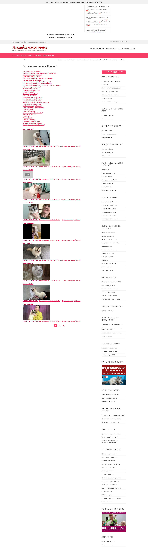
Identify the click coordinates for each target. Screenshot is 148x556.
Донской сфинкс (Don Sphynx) (32, 123)
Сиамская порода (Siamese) (32, 104)
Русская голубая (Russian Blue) (33, 113)
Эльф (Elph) (26, 116)
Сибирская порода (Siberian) (32, 87)
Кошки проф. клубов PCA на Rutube (115, 72)
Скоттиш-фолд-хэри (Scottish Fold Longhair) (37, 82)
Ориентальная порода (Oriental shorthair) (36, 102)
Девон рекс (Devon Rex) (30, 88)
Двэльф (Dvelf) (27, 118)
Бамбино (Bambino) (29, 119)
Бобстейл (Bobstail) (29, 111)
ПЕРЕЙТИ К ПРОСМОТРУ (30, 146)
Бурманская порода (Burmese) (32, 97)
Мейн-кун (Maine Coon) (30, 94)
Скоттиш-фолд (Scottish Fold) (32, 80)
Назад (25, 59)
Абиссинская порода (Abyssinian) (33, 107)
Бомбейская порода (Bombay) (32, 106)
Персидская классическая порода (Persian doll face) (39, 73)
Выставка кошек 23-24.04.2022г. (49, 146)
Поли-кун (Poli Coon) (29, 95)
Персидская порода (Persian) (32, 71)
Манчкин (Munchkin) (29, 114)
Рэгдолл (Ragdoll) (28, 92)
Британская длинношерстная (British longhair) (37, 78)
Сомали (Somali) (28, 109)
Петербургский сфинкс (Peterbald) (34, 125)
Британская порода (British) (31, 76)
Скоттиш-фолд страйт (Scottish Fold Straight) (37, 83)
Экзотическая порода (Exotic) (32, 75)
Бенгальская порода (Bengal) (32, 99)
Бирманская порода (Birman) (32, 100)
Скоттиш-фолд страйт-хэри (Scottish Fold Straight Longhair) (42, 85)
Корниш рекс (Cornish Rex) (31, 90)
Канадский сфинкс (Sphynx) (31, 121)
